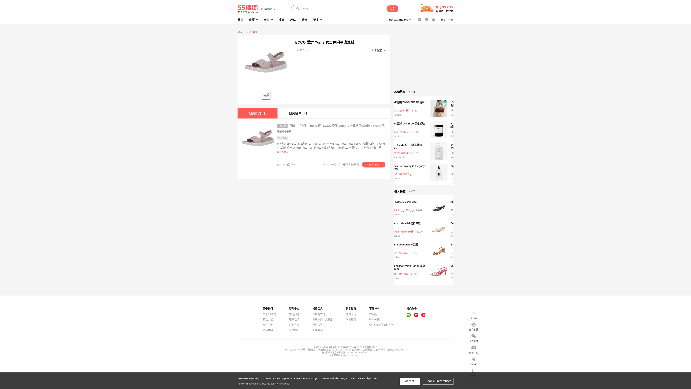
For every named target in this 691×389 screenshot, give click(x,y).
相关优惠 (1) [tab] (258, 113)
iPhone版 (374, 319)
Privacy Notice (282, 384)
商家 (267, 20)
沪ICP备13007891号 (295, 349)
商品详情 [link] (252, 31)
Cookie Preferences (438, 381)
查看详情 (374, 164)
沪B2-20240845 (342, 349)
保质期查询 (319, 314)
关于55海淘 (269, 314)
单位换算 (318, 324)
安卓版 (373, 314)
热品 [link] (240, 31)
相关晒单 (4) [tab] (298, 113)
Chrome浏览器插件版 (381, 324)
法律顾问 (294, 329)
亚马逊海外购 (352, 164)
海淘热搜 (351, 319)
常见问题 (294, 314)
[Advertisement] (423, 61)
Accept (409, 381)
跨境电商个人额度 (323, 319)
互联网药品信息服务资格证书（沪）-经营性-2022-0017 (379, 349)
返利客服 (294, 324)
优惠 (252, 20)
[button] (268, 9)
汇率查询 (318, 329)
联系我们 (294, 319)
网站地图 (268, 329)
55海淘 (248, 9)
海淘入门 (351, 314)
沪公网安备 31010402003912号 (345, 355)
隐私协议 (268, 319)
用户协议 (268, 324)
